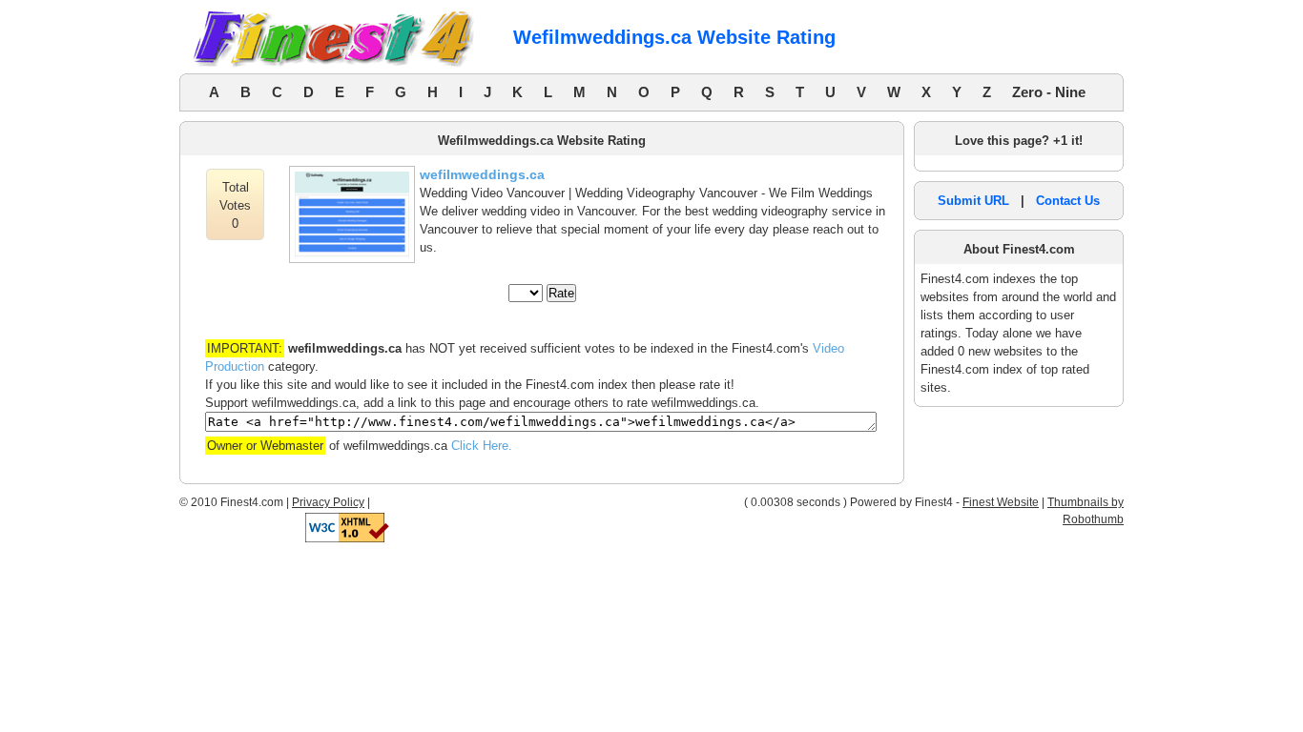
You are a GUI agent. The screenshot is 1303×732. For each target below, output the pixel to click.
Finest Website (1000, 502)
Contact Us (1068, 200)
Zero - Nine (1049, 92)
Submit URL (973, 200)
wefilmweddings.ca (482, 174)
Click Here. (481, 445)
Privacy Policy (328, 502)
